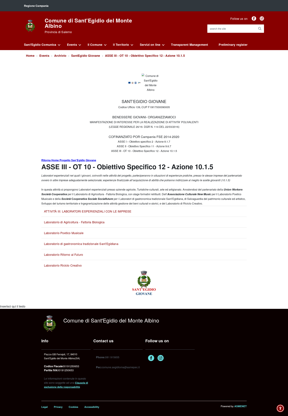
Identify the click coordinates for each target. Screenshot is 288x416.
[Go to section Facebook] (254, 18)
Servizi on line (150, 44)
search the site (218, 28)
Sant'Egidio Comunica (40, 44)
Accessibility (91, 407)
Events (72, 44)
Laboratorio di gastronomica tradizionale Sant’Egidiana (81, 243)
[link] (30, 25)
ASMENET (240, 406)
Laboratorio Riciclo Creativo (63, 265)
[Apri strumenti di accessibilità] (280, 408)
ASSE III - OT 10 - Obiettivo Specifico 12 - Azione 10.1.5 (145, 55)
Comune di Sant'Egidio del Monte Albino (88, 26)
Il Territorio (121, 44)
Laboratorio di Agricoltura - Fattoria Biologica (74, 222)
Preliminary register (233, 44)
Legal (44, 407)
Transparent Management (189, 44)
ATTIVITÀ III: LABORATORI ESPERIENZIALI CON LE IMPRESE (88, 211)
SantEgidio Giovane (85, 55)
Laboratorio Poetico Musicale (64, 233)
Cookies (73, 407)
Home (30, 55)
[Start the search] (260, 28)
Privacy (58, 407)
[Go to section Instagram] (262, 18)
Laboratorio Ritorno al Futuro (63, 254)
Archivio (60, 55)
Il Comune (95, 44)
